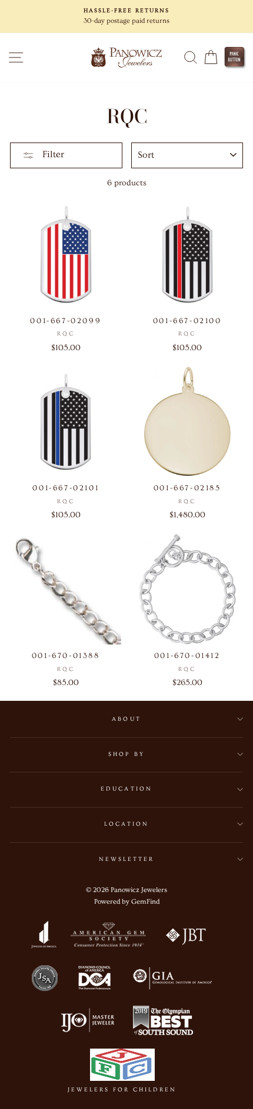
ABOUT (126, 719)
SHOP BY (126, 754)
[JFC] (122, 1067)
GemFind (145, 901)
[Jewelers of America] (43, 937)
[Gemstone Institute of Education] (171, 980)
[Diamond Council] (94, 980)
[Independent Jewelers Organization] (86, 1023)
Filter (52, 154)
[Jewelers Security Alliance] (44, 980)
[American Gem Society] (107, 937)
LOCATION (126, 823)
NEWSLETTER (127, 859)
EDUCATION (126, 788)
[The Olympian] (163, 1023)
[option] (126, 16)
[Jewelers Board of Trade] (186, 937)
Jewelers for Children (122, 1089)
